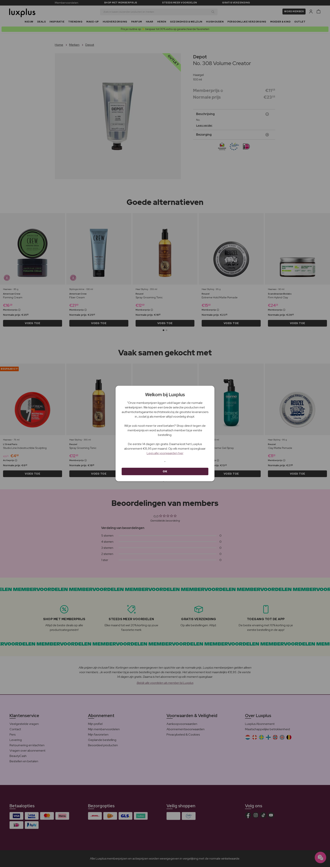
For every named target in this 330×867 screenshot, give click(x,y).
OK (165, 471)
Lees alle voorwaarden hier (165, 453)
